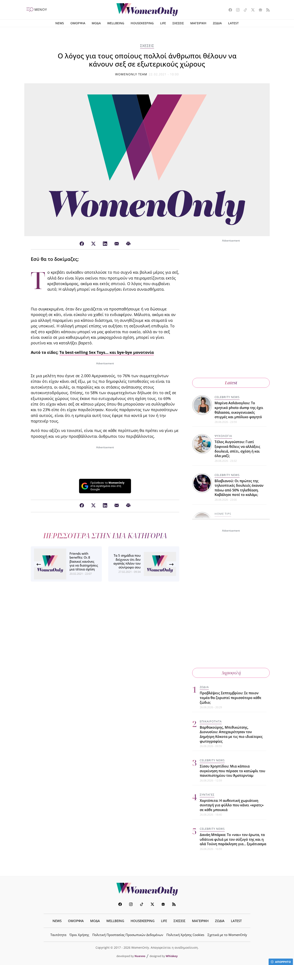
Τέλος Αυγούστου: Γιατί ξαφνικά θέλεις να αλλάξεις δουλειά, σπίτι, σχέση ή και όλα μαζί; (237, 448)
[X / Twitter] (93, 244)
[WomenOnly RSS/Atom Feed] (266, 10)
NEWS (59, 23)
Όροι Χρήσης (79, 935)
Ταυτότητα (58, 935)
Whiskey (172, 956)
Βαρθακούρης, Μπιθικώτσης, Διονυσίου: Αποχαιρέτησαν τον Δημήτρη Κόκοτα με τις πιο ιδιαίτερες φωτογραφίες (231, 734)
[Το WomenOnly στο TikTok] (243, 10)
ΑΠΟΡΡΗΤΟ (283, 962)
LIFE (163, 23)
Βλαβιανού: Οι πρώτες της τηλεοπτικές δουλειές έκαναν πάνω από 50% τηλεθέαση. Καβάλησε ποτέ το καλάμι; (239, 488)
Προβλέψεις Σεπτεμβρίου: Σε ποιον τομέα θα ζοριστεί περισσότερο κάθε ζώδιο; (230, 698)
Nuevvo (140, 956)
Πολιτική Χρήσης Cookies (185, 935)
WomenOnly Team (131, 74)
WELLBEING (115, 23)
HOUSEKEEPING (142, 23)
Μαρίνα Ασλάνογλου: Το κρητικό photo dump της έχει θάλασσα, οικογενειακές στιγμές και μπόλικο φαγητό (239, 410)
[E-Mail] (116, 244)
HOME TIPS (223, 514)
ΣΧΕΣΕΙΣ (178, 23)
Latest (231, 383)
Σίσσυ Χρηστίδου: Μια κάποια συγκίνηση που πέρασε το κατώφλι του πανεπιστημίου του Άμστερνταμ (232, 771)
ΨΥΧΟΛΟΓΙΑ (223, 436)
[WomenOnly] (147, 9)
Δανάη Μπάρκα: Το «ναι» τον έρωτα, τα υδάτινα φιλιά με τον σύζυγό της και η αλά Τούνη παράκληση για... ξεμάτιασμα (233, 839)
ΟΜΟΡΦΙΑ (77, 23)
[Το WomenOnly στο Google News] (258, 10)
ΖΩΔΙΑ (217, 23)
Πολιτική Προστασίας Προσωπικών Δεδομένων (127, 935)
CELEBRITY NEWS (227, 397)
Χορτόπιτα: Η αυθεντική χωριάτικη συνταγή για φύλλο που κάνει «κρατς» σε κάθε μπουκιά (232, 805)
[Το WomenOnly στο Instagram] (236, 10)
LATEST (233, 23)
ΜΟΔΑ (96, 23)
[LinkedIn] (105, 244)
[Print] (128, 244)
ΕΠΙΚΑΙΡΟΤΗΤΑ (211, 721)
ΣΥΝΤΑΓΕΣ (207, 794)
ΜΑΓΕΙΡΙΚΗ (198, 23)
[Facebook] (81, 244)
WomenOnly (147, 889)
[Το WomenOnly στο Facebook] (228, 10)
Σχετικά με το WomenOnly (227, 935)
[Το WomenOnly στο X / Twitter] (251, 10)
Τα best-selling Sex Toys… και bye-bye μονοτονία (106, 352)
